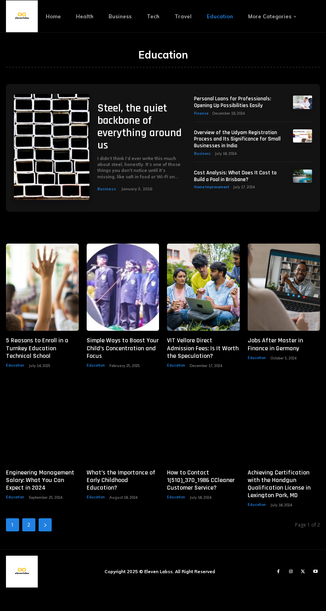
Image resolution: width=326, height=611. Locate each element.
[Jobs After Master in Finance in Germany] (284, 287)
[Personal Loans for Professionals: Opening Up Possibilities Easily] (302, 102)
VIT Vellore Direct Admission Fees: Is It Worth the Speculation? (203, 348)
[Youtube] (315, 571)
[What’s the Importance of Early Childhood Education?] (123, 419)
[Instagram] (290, 571)
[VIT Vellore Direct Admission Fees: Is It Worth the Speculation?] (203, 287)
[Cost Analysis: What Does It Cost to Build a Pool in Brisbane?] (302, 176)
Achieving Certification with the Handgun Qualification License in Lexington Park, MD (279, 484)
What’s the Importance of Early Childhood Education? (121, 480)
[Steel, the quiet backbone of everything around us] (51, 147)
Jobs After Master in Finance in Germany (275, 344)
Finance (201, 113)
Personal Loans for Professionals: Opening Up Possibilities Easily (232, 102)
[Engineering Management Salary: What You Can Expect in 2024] (42, 419)
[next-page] (45, 524)
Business (106, 188)
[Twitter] (303, 571)
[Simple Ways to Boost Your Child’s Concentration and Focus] (123, 287)
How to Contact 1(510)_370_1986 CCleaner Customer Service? (201, 480)
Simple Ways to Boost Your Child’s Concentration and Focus (123, 348)
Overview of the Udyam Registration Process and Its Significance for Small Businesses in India (237, 139)
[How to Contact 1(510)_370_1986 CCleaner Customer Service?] (203, 419)
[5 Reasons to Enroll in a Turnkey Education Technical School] (42, 287)
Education (15, 365)
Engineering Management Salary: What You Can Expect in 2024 (40, 480)
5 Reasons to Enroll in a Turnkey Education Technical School (37, 348)
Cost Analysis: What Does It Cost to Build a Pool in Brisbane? (235, 176)
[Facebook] (278, 571)
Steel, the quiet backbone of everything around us (139, 126)
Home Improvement (211, 187)
